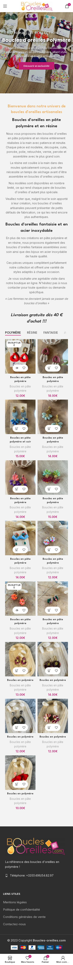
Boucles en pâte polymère (20, 388)
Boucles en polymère (20, 680)
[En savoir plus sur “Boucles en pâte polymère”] (16, 368)
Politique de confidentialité (21, 909)
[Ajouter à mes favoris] (23, 368)
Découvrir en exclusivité (36, 66)
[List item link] (36, 875)
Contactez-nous (14, 924)
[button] (49, 368)
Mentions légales (15, 902)
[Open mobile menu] (5, 6)
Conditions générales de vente (24, 917)
